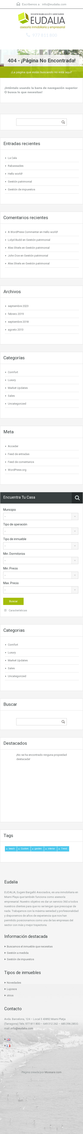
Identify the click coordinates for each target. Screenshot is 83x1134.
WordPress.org (17, 469)
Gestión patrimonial (20, 181)
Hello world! (15, 173)
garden (38, 848)
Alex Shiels (14, 247)
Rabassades (15, 165)
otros (10, 995)
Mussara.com (53, 1072)
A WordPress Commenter (23, 232)
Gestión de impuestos (21, 189)
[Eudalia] (41, 21)
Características (17, 610)
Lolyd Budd (15, 239)
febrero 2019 (16, 313)
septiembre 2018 (18, 321)
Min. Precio (10, 568)
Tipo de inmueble (14, 539)
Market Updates (18, 387)
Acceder (13, 446)
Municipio (9, 509)
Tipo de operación (15, 524)
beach (12, 848)
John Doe (14, 255)
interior (51, 848)
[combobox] (40, 516)
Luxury (12, 380)
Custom (25, 848)
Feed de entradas (18, 454)
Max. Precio (11, 583)
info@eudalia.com (54, 4)
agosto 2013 (15, 329)
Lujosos (12, 989)
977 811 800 (44, 35)
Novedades (14, 982)
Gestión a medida (18, 952)
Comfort (13, 372)
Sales (11, 395)
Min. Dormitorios (14, 553)
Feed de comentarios (21, 462)
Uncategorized (17, 403)
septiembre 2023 (18, 306)
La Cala (12, 158)
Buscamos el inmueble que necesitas (30, 946)
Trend (64, 848)
